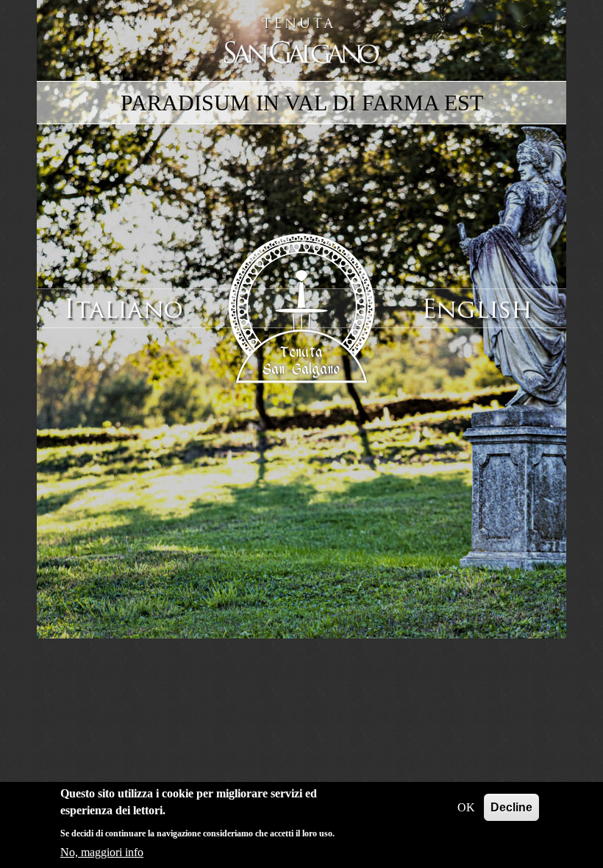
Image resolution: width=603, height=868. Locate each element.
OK (466, 807)
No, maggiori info (101, 852)
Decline (511, 807)
